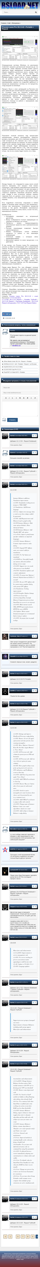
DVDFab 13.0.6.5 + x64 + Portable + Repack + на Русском (20, 364)
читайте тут (16, 345)
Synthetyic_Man (15, 636)
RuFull (12, 435)
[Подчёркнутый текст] (12, 398)
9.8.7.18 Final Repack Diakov (27, 303)
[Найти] (36, 12)
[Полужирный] (5, 398)
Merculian (13, 829)
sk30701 (12, 849)
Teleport (12, 906)
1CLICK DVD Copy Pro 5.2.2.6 (12, 369)
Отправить (12, 420)
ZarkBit (12, 690)
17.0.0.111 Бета (15, 298)
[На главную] (20, 4)
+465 (7, 314)
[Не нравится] (3, 314)
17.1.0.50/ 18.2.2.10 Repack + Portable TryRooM (19, 299)
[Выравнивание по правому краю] (27, 398)
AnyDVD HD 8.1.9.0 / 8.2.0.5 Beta (13, 367)
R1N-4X (12, 452)
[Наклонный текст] (9, 398)
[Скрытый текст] (35, 398)
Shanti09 (12, 656)
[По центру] (24, 398)
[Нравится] (10, 314)
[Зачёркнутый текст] (16, 398)
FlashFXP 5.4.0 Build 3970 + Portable (14, 372)
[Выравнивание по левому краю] (20, 398)
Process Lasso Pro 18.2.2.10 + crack (23, 296)
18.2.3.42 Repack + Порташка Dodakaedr (16, 301)
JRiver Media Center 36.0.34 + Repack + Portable (18, 361)
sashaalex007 (14, 870)
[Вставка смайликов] (31, 398)
